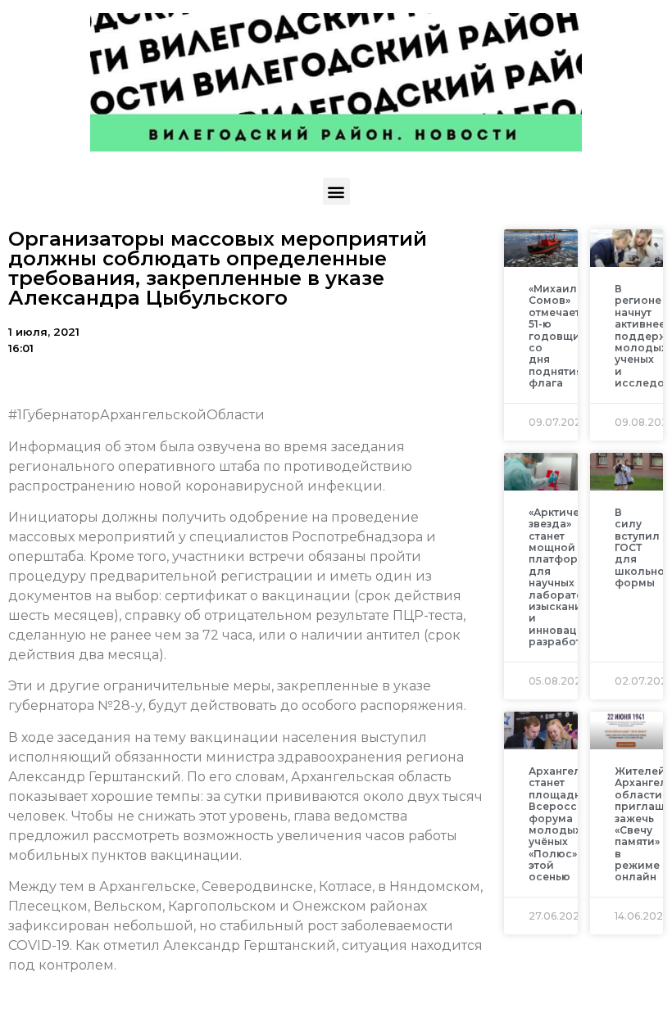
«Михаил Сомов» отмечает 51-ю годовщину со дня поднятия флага (561, 336)
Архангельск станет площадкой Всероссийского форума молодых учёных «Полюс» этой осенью (576, 824)
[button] (336, 191)
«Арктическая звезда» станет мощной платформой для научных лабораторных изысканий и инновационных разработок (574, 577)
